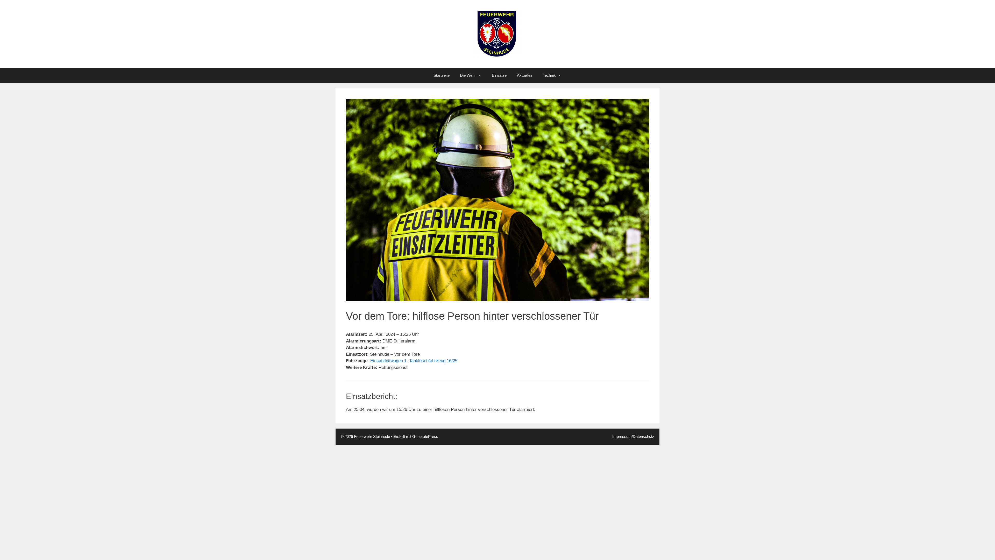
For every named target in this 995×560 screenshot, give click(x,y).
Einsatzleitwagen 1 (388, 360)
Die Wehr (468, 75)
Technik (549, 75)
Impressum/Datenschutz (633, 436)
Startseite (441, 75)
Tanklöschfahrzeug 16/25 (433, 360)
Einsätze (499, 75)
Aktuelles (524, 75)
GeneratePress (425, 436)
